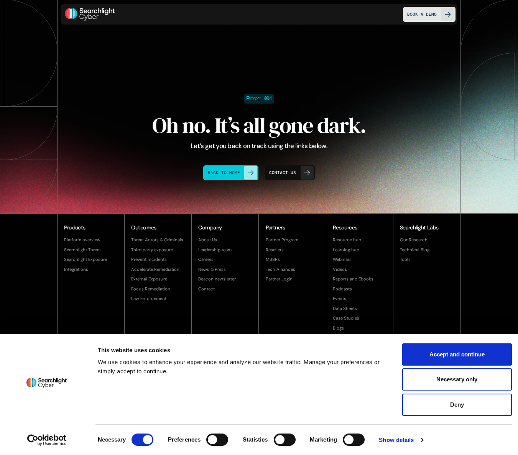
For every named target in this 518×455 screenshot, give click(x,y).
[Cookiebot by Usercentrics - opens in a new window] (46, 440)
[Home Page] (90, 14)
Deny (457, 404)
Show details (396, 440)
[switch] (217, 440)
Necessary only (456, 379)
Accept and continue (457, 354)
